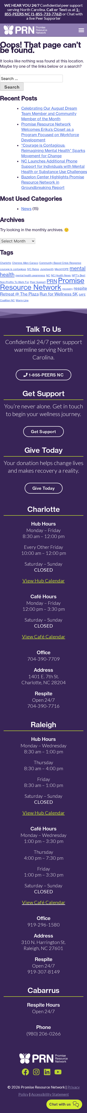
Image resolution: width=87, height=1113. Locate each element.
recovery (67, 288)
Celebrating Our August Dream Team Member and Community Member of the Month (49, 113)
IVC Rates (33, 269)
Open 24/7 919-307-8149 (43, 968)
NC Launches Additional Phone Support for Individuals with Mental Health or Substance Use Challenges (54, 166)
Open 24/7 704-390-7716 (43, 703)
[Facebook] (25, 1072)
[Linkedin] (47, 1072)
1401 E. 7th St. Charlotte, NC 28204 (44, 679)
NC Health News (61, 275)
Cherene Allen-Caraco (25, 263)
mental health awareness (30, 275)
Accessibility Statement (50, 1094)
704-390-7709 (43, 659)
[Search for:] (31, 78)
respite (80, 288)
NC (48, 275)
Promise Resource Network (42, 284)
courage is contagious (13, 269)
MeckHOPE (62, 269)
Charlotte (5, 263)
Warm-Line (22, 300)
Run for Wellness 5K (59, 293)
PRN (52, 281)
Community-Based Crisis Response (60, 263)
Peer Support (38, 282)
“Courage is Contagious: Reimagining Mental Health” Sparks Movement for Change (53, 150)
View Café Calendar (43, 902)
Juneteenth (47, 269)
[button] (81, 30)
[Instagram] (36, 1072)
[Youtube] (58, 1072)
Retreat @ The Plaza (19, 293)
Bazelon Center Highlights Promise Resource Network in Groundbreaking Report (52, 182)
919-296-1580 (43, 924)
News (26, 208)
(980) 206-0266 (43, 1033)
